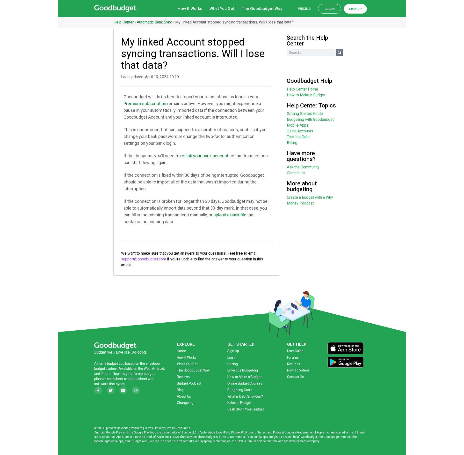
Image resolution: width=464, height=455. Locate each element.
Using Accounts (300, 131)
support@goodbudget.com (143, 259)
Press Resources (178, 428)
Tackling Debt (298, 137)
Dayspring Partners (129, 428)
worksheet (115, 379)
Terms (149, 428)
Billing (292, 142)
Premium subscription (144, 103)
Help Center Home (302, 89)
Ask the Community (303, 167)
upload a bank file (229, 214)
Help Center (124, 22)
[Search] (339, 52)
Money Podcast (300, 203)
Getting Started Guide (305, 113)
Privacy (160, 428)
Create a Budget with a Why (310, 197)
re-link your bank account (204, 155)
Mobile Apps (298, 125)
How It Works (190, 8)
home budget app (110, 363)
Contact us (296, 173)
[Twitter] (111, 390)
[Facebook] (98, 390)
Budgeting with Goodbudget (310, 119)
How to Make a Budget (306, 95)
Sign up (355, 9)
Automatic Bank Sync (154, 22)
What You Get (222, 8)
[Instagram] (136, 390)
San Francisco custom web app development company (283, 441)
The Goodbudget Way (262, 8)
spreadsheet (137, 379)
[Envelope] (123, 390)
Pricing (304, 8)
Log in (330, 9)
